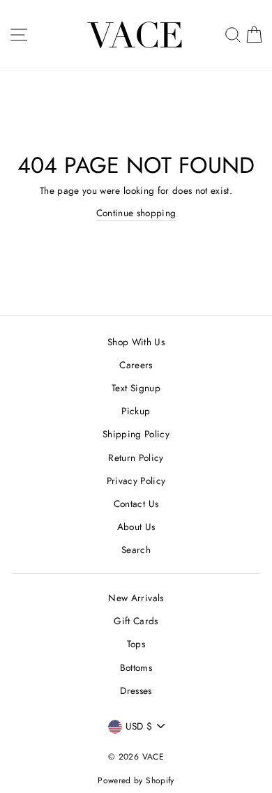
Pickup (135, 411)
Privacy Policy (136, 481)
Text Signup (136, 388)
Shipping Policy (136, 434)
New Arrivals (135, 598)
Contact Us (136, 504)
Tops (136, 644)
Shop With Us (136, 342)
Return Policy (135, 458)
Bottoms (136, 667)
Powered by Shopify (136, 780)
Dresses (135, 690)
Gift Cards (136, 621)
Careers (135, 365)
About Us (136, 527)
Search (136, 550)
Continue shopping (136, 213)
